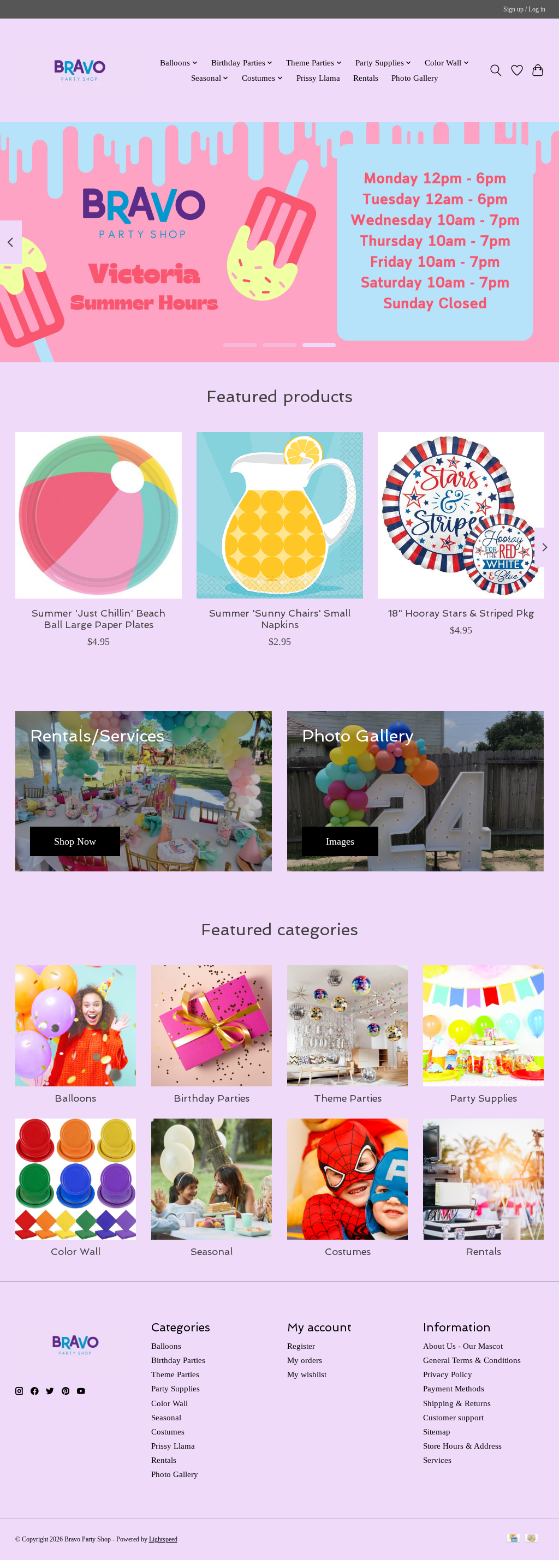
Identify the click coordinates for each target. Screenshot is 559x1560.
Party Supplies (483, 1098)
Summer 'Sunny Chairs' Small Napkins (279, 618)
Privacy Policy (447, 1374)
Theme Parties (348, 1098)
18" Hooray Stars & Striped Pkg (461, 613)
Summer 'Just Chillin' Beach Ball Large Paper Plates (98, 618)
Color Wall (75, 1251)
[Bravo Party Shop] (80, 70)
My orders (304, 1360)
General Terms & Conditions (472, 1360)
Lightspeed (163, 1539)
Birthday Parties (211, 1098)
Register (301, 1346)
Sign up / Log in (524, 9)
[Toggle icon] (495, 70)
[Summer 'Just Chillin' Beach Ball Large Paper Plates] (98, 515)
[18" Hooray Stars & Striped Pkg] (461, 515)
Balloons (75, 1098)
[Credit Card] (513, 1539)
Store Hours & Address (462, 1446)
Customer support (453, 1417)
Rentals (365, 77)
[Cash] (531, 1539)
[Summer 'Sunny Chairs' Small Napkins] (280, 515)
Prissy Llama (318, 77)
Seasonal (212, 1251)
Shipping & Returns (457, 1403)
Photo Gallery (414, 77)
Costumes (348, 1251)
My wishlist (306, 1374)
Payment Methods (453, 1388)
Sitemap (436, 1431)
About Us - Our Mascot (463, 1346)
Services (437, 1460)
